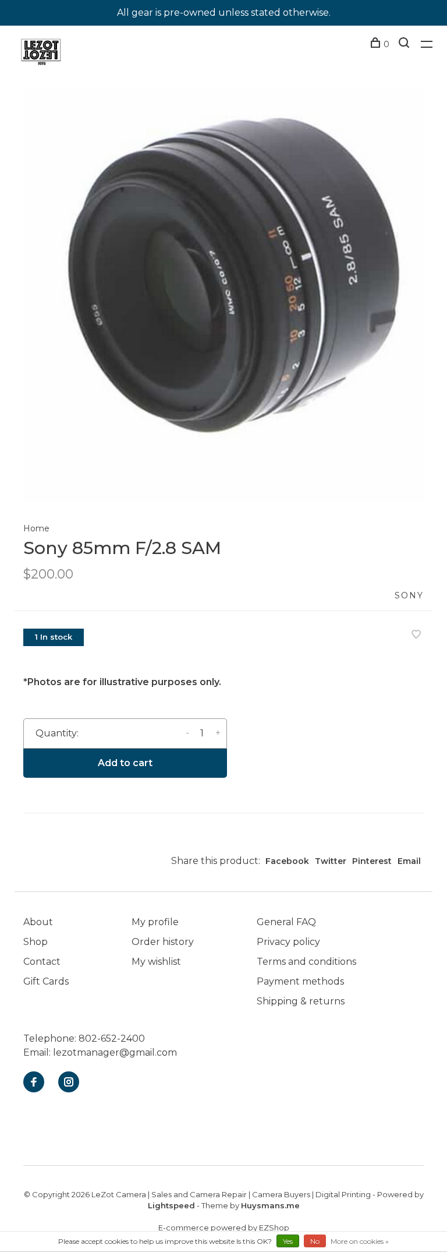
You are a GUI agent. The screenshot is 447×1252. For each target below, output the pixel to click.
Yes (288, 1241)
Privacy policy (288, 941)
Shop (35, 941)
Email (409, 861)
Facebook (287, 861)
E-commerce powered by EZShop (223, 1227)
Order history (163, 941)
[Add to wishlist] (416, 635)
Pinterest (372, 861)
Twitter (330, 861)
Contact (42, 961)
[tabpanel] (223, 294)
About (38, 921)
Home (36, 528)
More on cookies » (360, 1241)
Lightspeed (171, 1205)
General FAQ (286, 921)
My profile (155, 921)
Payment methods (300, 981)
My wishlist (156, 961)
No (315, 1241)
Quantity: (57, 733)
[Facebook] (33, 1082)
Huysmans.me (270, 1205)
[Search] (405, 44)
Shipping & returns (301, 1001)
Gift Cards (46, 981)
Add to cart (125, 762)
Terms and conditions (306, 961)
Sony (409, 595)
